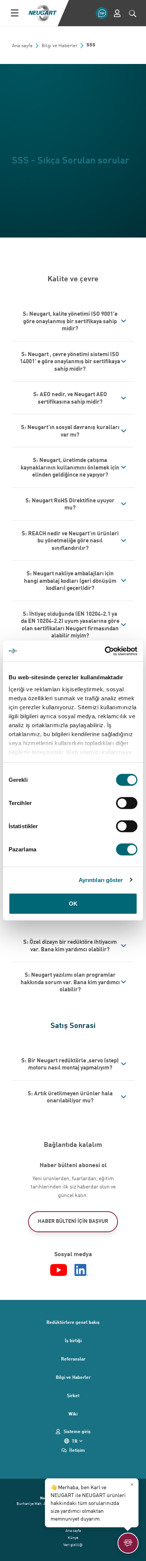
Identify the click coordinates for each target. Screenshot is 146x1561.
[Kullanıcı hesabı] (117, 13)
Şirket (73, 1395)
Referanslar (73, 1358)
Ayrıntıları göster (101, 879)
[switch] (126, 803)
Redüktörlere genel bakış (73, 1322)
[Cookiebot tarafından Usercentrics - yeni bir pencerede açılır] (105, 651)
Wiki (73, 1413)
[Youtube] (58, 1270)
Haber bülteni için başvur (73, 1221)
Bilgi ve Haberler (73, 1377)
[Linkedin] (81, 1270)
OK (73, 903)
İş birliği (73, 1340)
